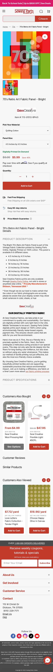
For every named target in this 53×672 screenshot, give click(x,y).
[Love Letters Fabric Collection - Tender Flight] (14, 510)
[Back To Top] (49, 668)
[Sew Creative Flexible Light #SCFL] (39, 426)
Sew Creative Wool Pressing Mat (14, 436)
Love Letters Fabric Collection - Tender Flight (14, 521)
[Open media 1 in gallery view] (45, 36)
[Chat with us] (41, 11)
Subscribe (45, 563)
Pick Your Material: (11, 125)
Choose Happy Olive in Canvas (37, 519)
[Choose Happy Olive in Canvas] (39, 510)
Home (5, 27)
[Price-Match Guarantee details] (30, 218)
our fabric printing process (37, 371)
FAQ (5, 617)
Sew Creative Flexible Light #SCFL (36, 437)
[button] (4, 11)
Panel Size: (8, 138)
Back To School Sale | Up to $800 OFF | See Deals (26, 3)
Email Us (7, 614)
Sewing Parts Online (19, 281)
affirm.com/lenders (32, 654)
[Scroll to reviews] (26, 104)
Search (44, 18)
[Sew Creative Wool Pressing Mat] (14, 426)
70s (13, 27)
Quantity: (7, 170)
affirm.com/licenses (5, 663)
